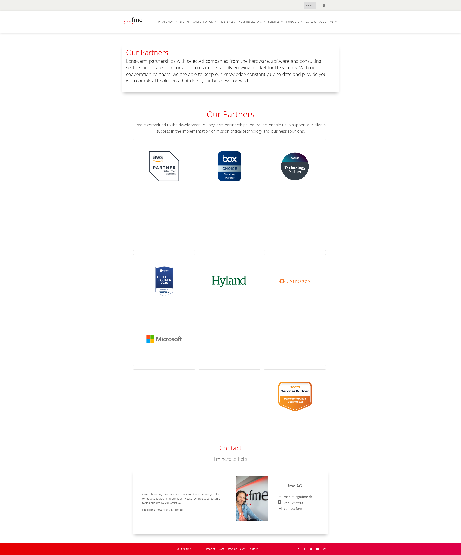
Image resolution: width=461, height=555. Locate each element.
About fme (326, 21)
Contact (253, 549)
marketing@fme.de (298, 497)
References (227, 21)
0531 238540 (293, 502)
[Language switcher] (324, 6)
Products (292, 21)
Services (273, 21)
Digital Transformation (196, 21)
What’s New (166, 21)
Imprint (210, 549)
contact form (293, 508)
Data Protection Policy (232, 549)
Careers (311, 21)
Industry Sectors (250, 21)
